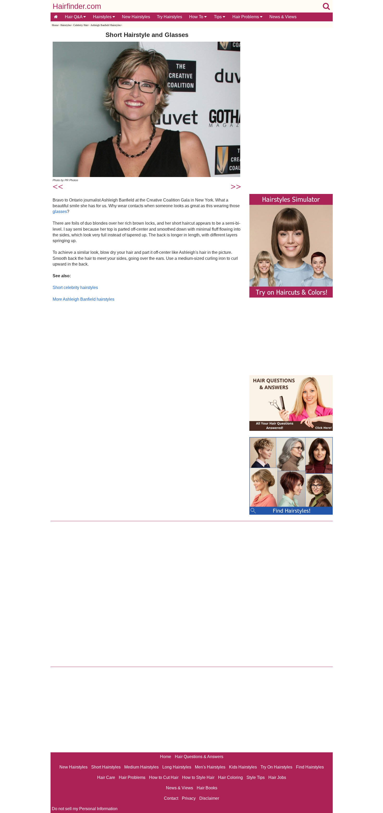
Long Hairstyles (176, 767)
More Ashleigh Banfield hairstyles (83, 299)
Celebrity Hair (80, 25)
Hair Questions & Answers (199, 756)
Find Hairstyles (310, 767)
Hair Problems (246, 17)
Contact (171, 798)
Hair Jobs (277, 777)
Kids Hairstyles (243, 767)
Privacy (189, 798)
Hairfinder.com (77, 6)
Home (55, 25)
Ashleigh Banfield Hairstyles (105, 25)
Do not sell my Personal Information (85, 808)
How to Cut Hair (163, 777)
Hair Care (106, 777)
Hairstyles (103, 17)
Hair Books (207, 788)
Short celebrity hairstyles (75, 287)
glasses (60, 211)
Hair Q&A (74, 17)
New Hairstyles (136, 17)
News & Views (282, 17)
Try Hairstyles (169, 17)
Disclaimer (209, 798)
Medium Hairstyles (141, 767)
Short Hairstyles (106, 767)
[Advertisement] (147, 358)
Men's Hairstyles (210, 767)
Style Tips (255, 777)
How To (196, 17)
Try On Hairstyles (276, 767)
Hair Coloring (230, 777)
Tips (218, 17)
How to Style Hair (198, 777)
